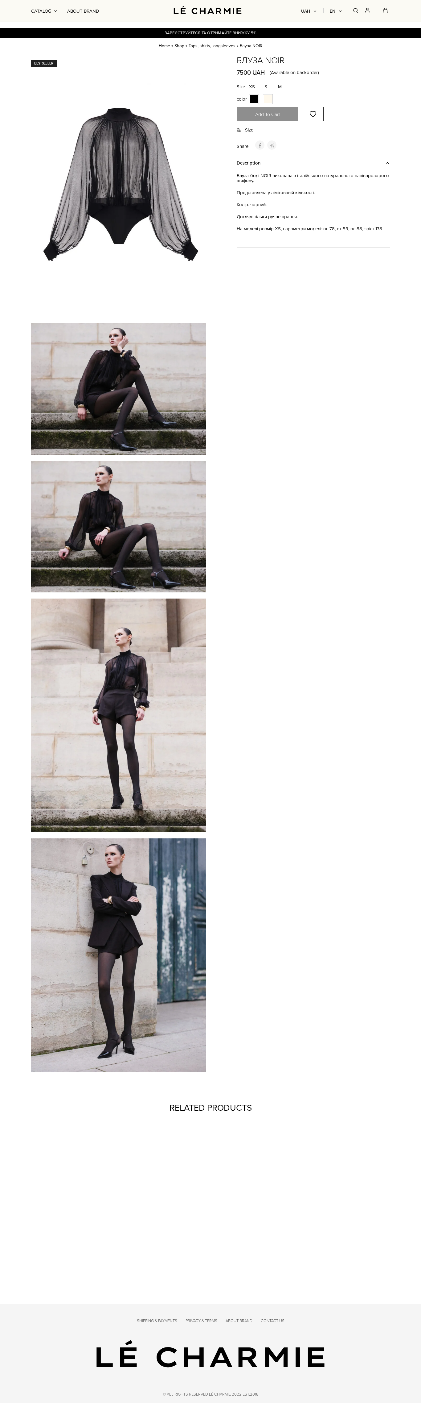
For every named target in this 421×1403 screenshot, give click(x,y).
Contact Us (272, 1320)
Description (248, 163)
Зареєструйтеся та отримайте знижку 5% (211, 32)
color (242, 99)
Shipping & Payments (157, 1320)
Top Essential (48, 1247)
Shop (179, 46)
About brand (83, 11)
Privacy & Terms (201, 1320)
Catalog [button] (41, 11)
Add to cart (267, 114)
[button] (252, 86)
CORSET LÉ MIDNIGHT (145, 1247)
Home (164, 46)
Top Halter (314, 1247)
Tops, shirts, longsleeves (212, 46)
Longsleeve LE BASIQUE (239, 1247)
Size (241, 86)
